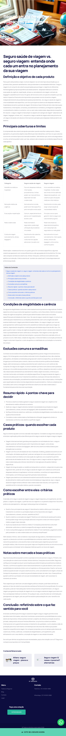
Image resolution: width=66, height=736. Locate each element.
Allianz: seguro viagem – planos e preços (20, 660)
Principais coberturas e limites (17, 279)
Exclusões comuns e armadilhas (17, 284)
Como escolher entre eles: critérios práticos (21, 292)
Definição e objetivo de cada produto (19, 276)
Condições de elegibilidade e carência (19, 281)
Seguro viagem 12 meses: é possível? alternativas (52, 660)
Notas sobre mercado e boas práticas (19, 295)
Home (5, 30)
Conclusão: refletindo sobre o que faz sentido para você (25, 298)
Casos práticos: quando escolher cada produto (22, 290)
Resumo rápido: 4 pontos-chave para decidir (21, 287)
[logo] (33, 679)
